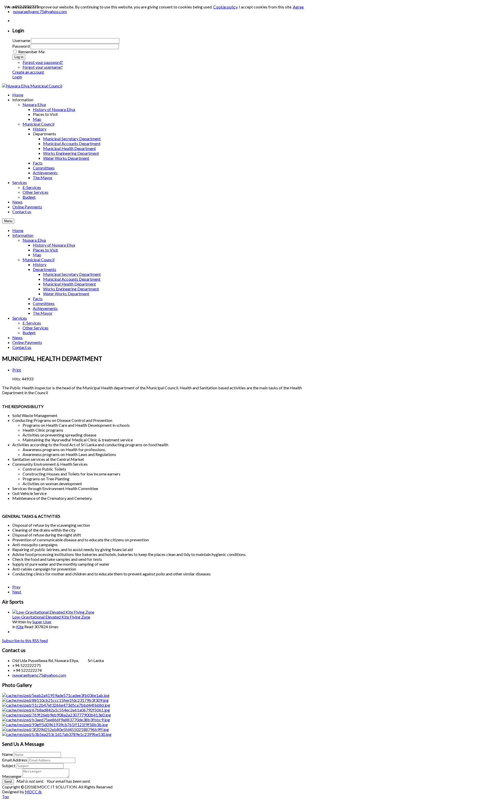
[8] (56, 709)
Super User (42, 621)
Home (17, 230)
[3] (55, 695)
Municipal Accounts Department (71, 279)
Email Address (14, 759)
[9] (56, 714)
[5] (56, 719)
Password (21, 46)
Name (7, 754)
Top (5, 796)
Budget (29, 332)
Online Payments (27, 342)
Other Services (35, 327)
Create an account (28, 71)
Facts (38, 298)
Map (37, 254)
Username (21, 40)
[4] (55, 700)
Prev (16, 586)
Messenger (12, 776)
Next (16, 591)
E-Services (32, 322)
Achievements (45, 308)
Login (17, 76)
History (39, 264)
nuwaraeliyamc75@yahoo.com (39, 675)
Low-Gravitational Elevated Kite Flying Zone (51, 616)
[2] (56, 705)
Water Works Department (66, 293)
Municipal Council (38, 259)
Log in (18, 57)
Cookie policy (225, 6)
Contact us (21, 347)
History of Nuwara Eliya (54, 244)
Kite (20, 626)
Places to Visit (45, 249)
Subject (8, 765)
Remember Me (31, 51)
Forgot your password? (43, 62)
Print (16, 369)
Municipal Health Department (69, 283)
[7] (55, 729)
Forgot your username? (43, 67)
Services (19, 318)
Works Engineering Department (71, 288)
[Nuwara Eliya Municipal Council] (32, 85)
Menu (8, 221)
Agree (298, 6)
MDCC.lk (33, 791)
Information (22, 235)
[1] (55, 724)
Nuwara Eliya (34, 240)
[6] (56, 734)
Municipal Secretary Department (72, 274)
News (17, 337)
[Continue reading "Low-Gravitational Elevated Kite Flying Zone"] (53, 612)
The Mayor (43, 313)
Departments (44, 269)
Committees (44, 303)
